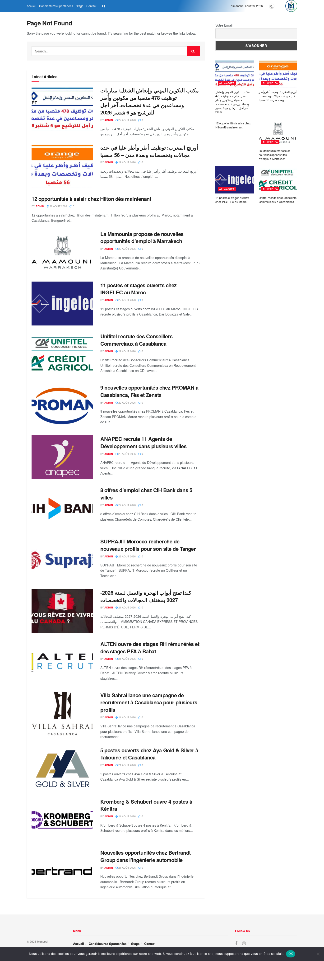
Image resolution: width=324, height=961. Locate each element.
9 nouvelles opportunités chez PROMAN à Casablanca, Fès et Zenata (149, 391)
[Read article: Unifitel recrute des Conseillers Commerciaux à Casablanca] (62, 355)
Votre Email (223, 25)
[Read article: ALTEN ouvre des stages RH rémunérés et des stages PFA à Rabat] (62, 662)
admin (108, 120)
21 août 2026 (127, 607)
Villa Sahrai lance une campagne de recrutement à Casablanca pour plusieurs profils (148, 702)
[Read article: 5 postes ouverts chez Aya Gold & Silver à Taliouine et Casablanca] (62, 769)
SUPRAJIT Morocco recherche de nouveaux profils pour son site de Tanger (148, 544)
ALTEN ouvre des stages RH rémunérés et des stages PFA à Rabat (149, 647)
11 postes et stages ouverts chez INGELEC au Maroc (138, 288)
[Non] (318, 954)
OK (290, 954)
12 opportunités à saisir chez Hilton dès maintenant (91, 199)
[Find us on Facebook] (236, 943)
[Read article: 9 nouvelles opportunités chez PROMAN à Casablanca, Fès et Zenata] (62, 406)
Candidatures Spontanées (56, 6)
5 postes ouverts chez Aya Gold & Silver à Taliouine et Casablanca (149, 753)
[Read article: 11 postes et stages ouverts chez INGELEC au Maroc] (62, 304)
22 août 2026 (127, 120)
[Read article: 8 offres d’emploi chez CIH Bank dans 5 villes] (62, 508)
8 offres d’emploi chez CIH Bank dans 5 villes (146, 493)
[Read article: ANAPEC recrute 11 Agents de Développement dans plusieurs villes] (62, 457)
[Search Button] (103, 6)
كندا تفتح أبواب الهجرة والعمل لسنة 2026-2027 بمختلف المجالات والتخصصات (145, 596)
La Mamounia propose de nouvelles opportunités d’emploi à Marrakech (142, 237)
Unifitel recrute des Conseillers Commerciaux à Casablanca (136, 339)
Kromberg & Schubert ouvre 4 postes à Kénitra (146, 805)
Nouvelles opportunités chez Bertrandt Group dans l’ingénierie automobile (145, 856)
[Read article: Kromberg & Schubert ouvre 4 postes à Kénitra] (62, 820)
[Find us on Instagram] (244, 943)
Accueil (31, 6)
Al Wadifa (227, 83)
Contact (91, 6)
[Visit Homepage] (291, 6)
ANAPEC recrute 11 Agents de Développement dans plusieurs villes (143, 442)
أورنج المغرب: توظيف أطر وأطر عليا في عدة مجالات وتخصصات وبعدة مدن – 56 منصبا (149, 151)
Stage (79, 6)
